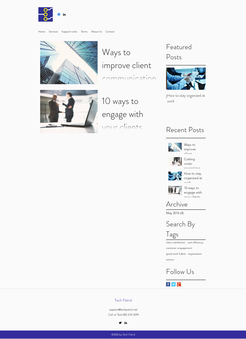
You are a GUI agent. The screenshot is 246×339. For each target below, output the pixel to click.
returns (170, 259)
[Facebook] (59, 14)
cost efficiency (195, 242)
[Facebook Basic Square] (168, 284)
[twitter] (120, 323)
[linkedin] (64, 14)
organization (195, 253)
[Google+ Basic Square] (179, 284)
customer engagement (179, 248)
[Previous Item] (171, 78)
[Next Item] (200, 78)
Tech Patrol (123, 300)
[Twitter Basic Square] (173, 284)
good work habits (176, 253)
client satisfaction (175, 242)
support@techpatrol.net (123, 309)
